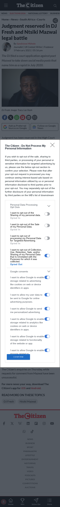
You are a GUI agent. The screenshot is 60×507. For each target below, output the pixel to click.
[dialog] (30, 253)
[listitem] (30, 206)
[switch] (47, 214)
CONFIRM (19, 357)
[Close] (53, 146)
